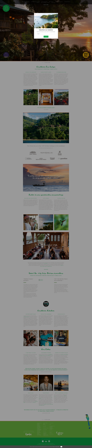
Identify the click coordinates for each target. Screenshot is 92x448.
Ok (61, 446)
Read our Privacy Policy (56, 446)
